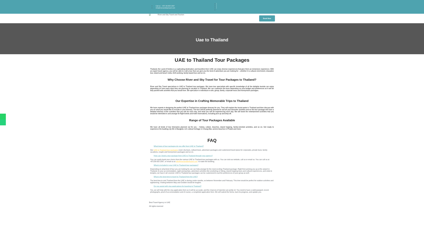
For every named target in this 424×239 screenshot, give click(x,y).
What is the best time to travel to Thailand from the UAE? (176, 177)
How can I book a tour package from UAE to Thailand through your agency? (183, 156)
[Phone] (3, 122)
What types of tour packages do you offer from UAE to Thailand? (179, 146)
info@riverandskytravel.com (187, 161)
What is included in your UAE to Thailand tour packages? (176, 165)
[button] (212, 146)
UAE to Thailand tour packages (165, 150)
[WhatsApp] (3, 117)
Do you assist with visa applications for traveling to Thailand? (177, 186)
